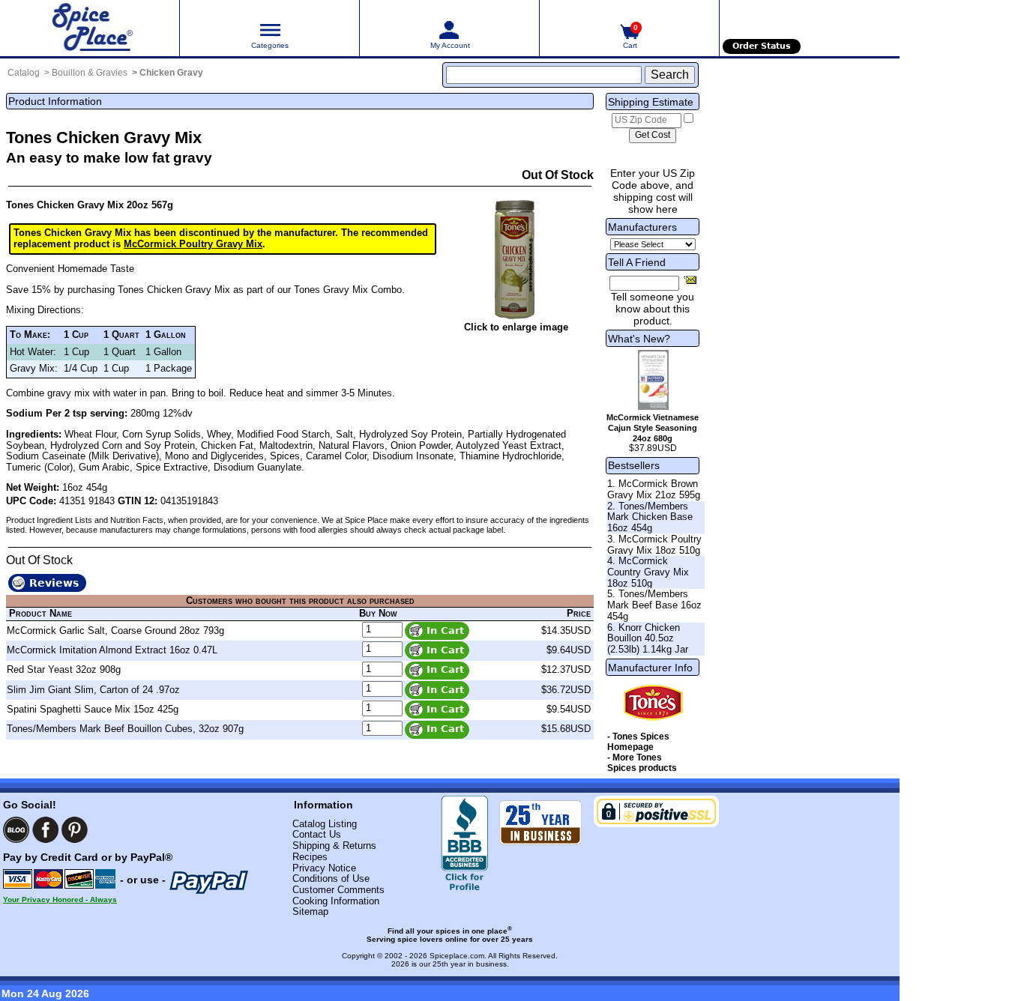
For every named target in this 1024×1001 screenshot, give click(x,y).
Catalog (23, 72)
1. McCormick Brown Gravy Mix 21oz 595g (653, 489)
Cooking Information (335, 901)
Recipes (310, 856)
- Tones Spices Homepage (638, 741)
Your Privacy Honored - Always (60, 899)
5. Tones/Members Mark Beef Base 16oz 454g (654, 604)
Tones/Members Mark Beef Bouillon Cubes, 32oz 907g (125, 728)
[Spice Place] (89, 28)
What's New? (639, 339)
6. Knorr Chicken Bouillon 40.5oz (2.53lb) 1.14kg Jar (647, 638)
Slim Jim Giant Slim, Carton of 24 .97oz (93, 689)
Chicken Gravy (171, 72)
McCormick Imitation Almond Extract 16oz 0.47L (112, 650)
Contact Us (316, 834)
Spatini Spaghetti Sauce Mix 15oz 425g (92, 709)
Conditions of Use (331, 878)
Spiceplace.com (457, 956)
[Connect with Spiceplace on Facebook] (45, 830)
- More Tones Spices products (642, 762)
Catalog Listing (324, 823)
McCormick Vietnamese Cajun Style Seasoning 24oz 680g (652, 428)
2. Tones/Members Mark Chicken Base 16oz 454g (650, 516)
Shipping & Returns (334, 845)
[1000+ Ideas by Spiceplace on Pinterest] (74, 830)
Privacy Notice (324, 868)
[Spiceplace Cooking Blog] (16, 830)
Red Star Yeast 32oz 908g (64, 669)
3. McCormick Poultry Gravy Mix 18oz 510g (654, 544)
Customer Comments (338, 889)
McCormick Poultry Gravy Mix (193, 244)
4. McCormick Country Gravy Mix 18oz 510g (648, 571)
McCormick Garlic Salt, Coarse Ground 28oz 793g (115, 630)
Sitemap (310, 911)
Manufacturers (642, 227)
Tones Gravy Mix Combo (348, 289)
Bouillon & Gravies (89, 72)
